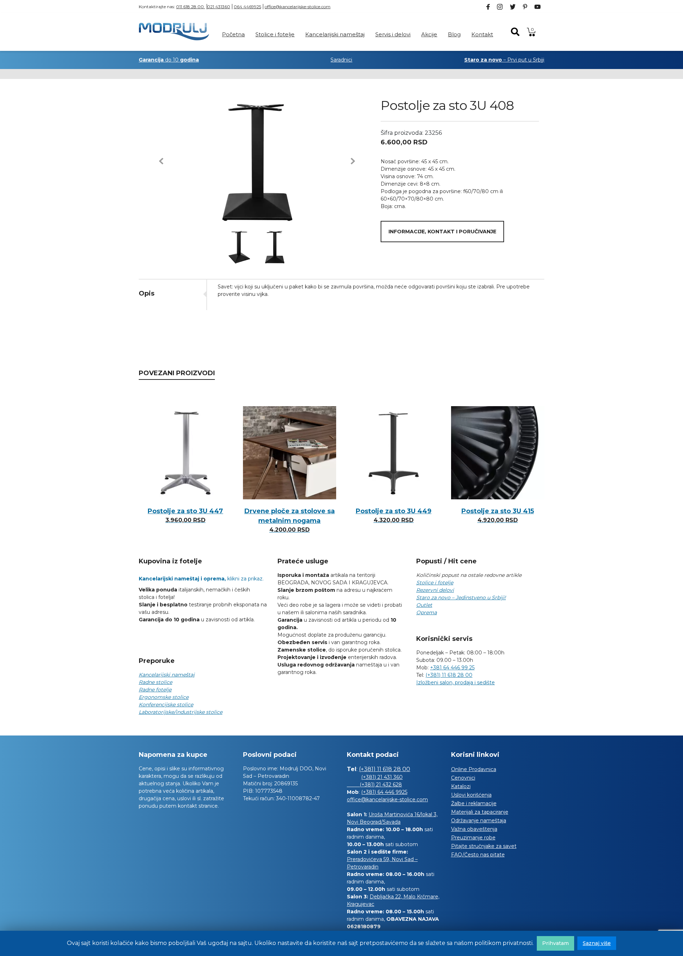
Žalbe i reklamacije (474, 803)
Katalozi (461, 786)
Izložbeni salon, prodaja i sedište (455, 682)
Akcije (429, 34)
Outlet (424, 605)
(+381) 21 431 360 (382, 777)
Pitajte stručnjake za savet (484, 846)
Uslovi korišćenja (471, 795)
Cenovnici (463, 778)
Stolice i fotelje (275, 34)
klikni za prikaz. (201, 578)
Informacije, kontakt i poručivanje (442, 231)
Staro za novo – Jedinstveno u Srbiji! (461, 597)
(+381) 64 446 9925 (384, 792)
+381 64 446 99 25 (452, 667)
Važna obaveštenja (474, 829)
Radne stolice (155, 682)
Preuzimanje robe (473, 837)
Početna (233, 34)
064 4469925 (247, 6)
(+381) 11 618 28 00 (448, 675)
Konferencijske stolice (166, 704)
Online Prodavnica (473, 769)
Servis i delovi (393, 34)
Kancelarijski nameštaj (335, 34)
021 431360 (218, 6)
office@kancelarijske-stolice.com (297, 6)
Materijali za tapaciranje (479, 812)
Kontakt (482, 34)
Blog (454, 34)
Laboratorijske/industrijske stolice (180, 712)
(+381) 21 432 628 (374, 784)
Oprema (426, 612)
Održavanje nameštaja (478, 820)
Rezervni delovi (435, 590)
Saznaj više (597, 943)
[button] (161, 161)
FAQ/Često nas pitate (478, 854)
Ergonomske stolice (164, 697)
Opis (146, 293)
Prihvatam (555, 943)
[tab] (172, 293)
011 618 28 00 (190, 6)
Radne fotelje (155, 689)
